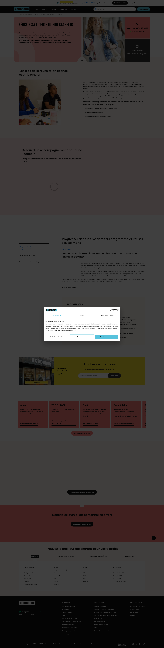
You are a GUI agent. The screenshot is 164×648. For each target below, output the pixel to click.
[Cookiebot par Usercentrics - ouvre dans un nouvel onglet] (111, 310)
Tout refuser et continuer (57, 337)
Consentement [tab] (56, 315)
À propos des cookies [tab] (107, 315)
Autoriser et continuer (106, 337)
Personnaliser (81, 337)
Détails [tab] (82, 315)
